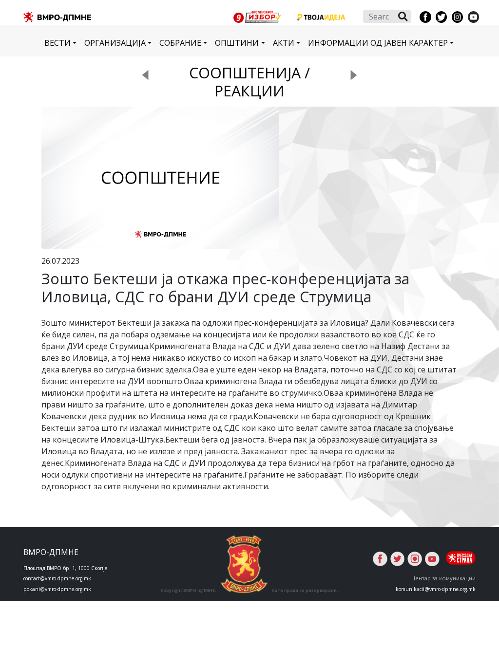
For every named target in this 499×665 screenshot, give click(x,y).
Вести (57, 42)
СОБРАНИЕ (180, 42)
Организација (115, 42)
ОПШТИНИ (237, 42)
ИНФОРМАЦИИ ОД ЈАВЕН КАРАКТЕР (378, 42)
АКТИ (283, 42)
